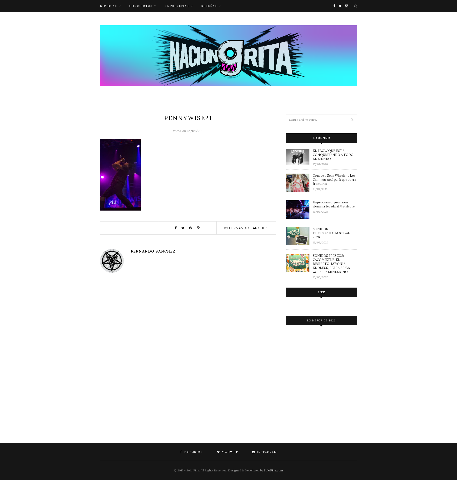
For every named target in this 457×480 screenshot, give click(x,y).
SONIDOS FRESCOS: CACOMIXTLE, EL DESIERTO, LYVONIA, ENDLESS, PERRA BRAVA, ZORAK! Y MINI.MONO (332, 264)
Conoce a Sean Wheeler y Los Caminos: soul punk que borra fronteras (334, 180)
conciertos (140, 6)
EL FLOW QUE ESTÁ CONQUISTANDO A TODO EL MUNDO (333, 155)
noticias (108, 6)
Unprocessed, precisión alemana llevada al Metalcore (334, 204)
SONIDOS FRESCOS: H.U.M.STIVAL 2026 (331, 233)
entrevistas (177, 6)
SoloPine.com (273, 470)
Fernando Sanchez (248, 228)
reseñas (209, 6)
